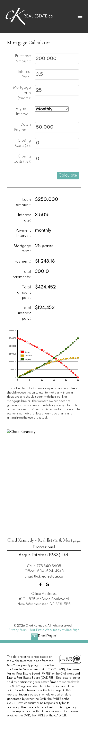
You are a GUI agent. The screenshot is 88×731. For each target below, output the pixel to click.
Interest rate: (24, 217)
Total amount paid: (24, 293)
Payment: (23, 261)
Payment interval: (23, 233)
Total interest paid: (24, 313)
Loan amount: (23, 202)
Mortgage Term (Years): (22, 93)
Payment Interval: (23, 111)
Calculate (68, 175)
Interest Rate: (24, 74)
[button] (40, 584)
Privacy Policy (18, 630)
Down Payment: (22, 127)
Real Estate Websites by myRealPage (54, 630)
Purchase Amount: (23, 58)
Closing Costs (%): (22, 159)
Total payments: (21, 274)
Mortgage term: (22, 248)
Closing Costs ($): (23, 143)
